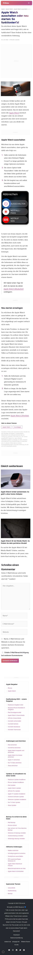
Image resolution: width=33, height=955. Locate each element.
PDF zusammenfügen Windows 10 (14, 860)
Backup (10, 893)
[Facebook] (16, 950)
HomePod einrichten (14, 748)
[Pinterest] (24, 950)
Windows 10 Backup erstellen (17, 833)
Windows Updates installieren (17, 799)
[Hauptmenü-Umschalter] (29, 3)
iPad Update (11, 785)
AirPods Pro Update (14, 791)
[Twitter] (20, 950)
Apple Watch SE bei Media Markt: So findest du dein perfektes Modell (15, 542)
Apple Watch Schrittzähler (16, 871)
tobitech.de (7, 941)
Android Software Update (16, 796)
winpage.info (16, 941)
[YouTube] (9, 950)
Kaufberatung (12, 890)
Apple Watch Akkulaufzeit (13, 289)
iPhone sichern (12, 825)
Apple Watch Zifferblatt (20, 416)
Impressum (16, 935)
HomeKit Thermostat (14, 729)
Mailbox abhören (13, 850)
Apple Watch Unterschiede (16, 715)
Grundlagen (17, 427)
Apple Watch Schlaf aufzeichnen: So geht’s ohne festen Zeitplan (15, 493)
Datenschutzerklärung (16, 938)
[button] (3, 952)
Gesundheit (11, 888)
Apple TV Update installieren (16, 794)
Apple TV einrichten (14, 760)
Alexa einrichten (13, 765)
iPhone (10, 688)
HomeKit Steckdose (14, 727)
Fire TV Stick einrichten (14, 763)
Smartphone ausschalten (15, 856)
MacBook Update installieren (17, 779)
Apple (3, 9)
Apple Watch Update (14, 788)
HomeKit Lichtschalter (14, 721)
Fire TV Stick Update (14, 802)
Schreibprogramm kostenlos (16, 853)
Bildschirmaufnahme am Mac (17, 868)
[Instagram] (13, 950)
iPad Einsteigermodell (14, 712)
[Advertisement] (16, 61)
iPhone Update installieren (16, 782)
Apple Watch (9, 9)
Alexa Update (12, 805)
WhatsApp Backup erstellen (16, 838)
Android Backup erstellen (15, 836)
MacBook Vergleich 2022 (15, 705)
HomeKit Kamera (13, 724)
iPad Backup (11, 822)
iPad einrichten (12, 745)
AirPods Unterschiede (14, 718)
